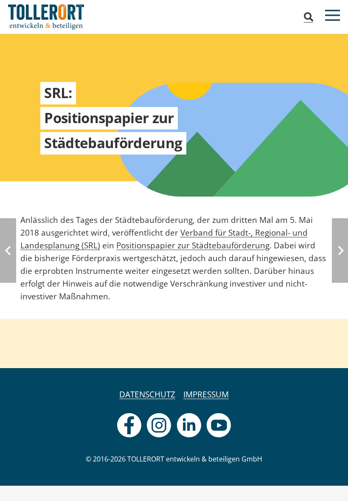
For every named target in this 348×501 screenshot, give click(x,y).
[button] (308, 17)
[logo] (46, 17)
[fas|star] (129, 425)
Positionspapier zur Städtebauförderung (192, 245)
